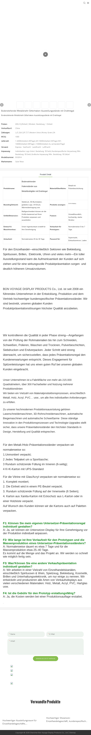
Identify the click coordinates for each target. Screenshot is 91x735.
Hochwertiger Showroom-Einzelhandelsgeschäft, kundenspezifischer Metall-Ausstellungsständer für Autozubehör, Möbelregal (67, 720)
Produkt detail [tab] (45, 174)
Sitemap (72, 733)
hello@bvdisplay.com (24, 670)
